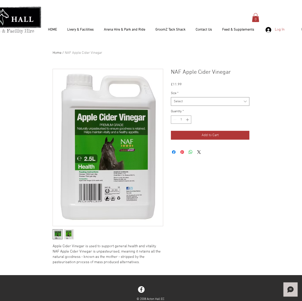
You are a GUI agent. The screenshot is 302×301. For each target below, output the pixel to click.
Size (174, 93)
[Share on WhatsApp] (190, 152)
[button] (255, 17)
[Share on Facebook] (173, 152)
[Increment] (188, 119)
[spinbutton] (181, 119)
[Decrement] (174, 119)
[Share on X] (199, 152)
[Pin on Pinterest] (182, 152)
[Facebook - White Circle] (141, 289)
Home (57, 53)
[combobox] (210, 101)
